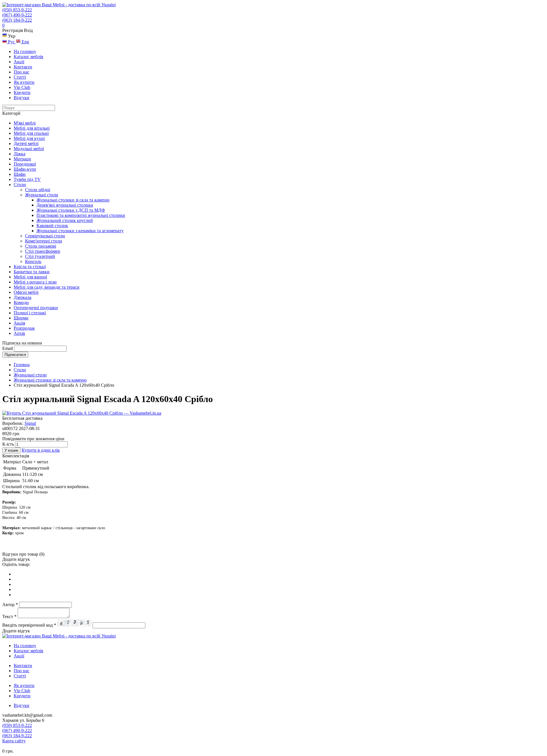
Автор (10, 604)
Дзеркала (22, 297)
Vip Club (22, 87)
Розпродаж (24, 328)
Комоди (21, 302)
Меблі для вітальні (32, 128)
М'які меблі (25, 123)
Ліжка (19, 153)
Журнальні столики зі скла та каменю (72, 199)
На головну (25, 51)
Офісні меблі (26, 292)
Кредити (22, 92)
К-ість (8, 444)
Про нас (21, 72)
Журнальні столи (41, 194)
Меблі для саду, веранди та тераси (46, 287)
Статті (20, 77)
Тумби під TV (27, 179)
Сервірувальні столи (45, 235)
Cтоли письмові (40, 246)
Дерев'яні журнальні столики (64, 205)
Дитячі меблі (26, 143)
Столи (20, 184)
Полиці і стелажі (30, 312)
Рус (11, 41)
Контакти (23, 66)
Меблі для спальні (31, 133)
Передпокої (25, 164)
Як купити (24, 82)
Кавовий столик (52, 225)
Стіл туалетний (40, 256)
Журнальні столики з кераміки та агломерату (80, 230)
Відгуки (21, 97)
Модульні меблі (29, 148)
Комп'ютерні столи (43, 241)
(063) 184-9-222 (17, 20)
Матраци (22, 158)
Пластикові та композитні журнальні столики (80, 215)
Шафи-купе (25, 169)
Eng (25, 41)
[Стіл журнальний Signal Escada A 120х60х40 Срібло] (81, 413)
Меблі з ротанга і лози (35, 282)
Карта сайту (14, 740)
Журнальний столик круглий (64, 220)
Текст (9, 616)
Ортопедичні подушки (36, 307)
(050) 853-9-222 (17, 9)
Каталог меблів (28, 56)
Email (7, 348)
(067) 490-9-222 (17, 15)
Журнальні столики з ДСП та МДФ (70, 210)
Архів (19, 333)
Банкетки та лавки (32, 271)
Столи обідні (37, 189)
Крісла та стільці (30, 266)
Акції (19, 61)
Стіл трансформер (42, 251)
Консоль (33, 261)
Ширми (21, 317)
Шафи (20, 174)
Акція (19, 323)
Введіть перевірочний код (29, 625)
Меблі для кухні (29, 138)
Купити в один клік (41, 450)
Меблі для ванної (30, 276)
